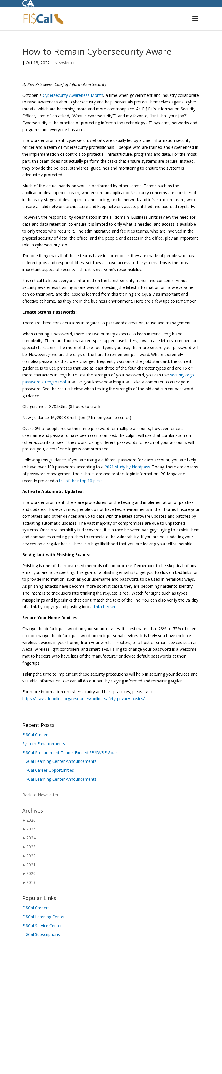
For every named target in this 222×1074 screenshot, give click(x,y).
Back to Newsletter (40, 794)
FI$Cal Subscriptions (41, 934)
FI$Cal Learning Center (43, 916)
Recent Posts (38, 724)
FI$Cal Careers (35, 734)
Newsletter (64, 62)
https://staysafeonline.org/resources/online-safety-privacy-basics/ (83, 698)
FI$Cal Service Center (42, 925)
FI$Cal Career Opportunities (48, 770)
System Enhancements (43, 743)
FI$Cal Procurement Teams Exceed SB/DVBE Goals (70, 752)
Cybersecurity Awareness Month (73, 95)
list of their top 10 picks (81, 480)
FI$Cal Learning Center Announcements (59, 761)
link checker (105, 606)
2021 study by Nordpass (126, 467)
